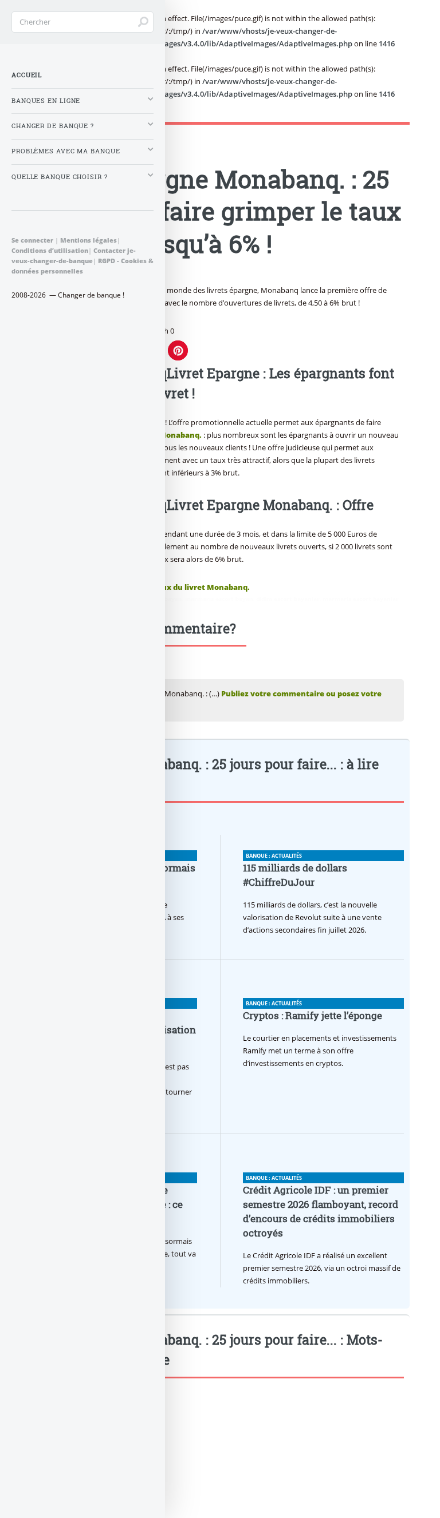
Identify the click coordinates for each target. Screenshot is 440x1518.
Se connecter (32, 240)
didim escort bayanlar (288, 598)
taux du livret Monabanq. (202, 587)
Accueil (26, 75)
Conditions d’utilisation (49, 250)
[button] (178, 350)
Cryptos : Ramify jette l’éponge (312, 1015)
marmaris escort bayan (219, 598)
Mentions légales (88, 240)
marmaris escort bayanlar (361, 598)
